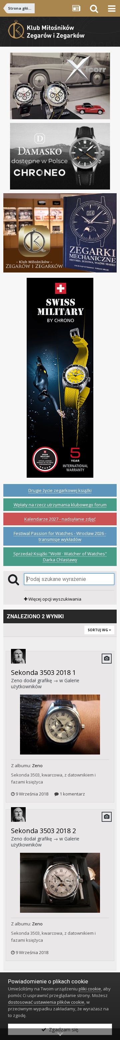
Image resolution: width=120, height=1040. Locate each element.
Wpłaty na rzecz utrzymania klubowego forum (60, 505)
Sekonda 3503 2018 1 (43, 672)
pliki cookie (90, 989)
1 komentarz (72, 794)
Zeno (16, 680)
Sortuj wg (98, 630)
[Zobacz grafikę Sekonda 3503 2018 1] (60, 724)
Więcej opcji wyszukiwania (54, 599)
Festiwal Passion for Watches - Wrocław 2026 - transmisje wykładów (60, 536)
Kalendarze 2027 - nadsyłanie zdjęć (60, 519)
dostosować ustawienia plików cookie (46, 1002)
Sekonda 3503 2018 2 (43, 830)
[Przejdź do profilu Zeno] (18, 656)
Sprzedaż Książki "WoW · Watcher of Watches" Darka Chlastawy (60, 557)
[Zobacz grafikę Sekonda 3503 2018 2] (60, 882)
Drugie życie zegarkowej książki (60, 490)
